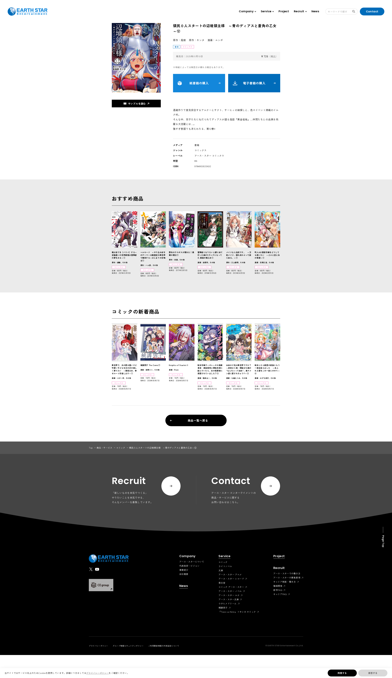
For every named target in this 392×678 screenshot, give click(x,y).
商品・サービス (104, 447)
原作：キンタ (196, 40)
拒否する (372, 672)
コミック (120, 447)
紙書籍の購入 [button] (199, 83)
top (91, 447)
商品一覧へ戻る (198, 420)
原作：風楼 (179, 40)
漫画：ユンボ (215, 40)
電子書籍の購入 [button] (254, 83)
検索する (354, 11)
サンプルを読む (137, 103)
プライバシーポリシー (97, 672)
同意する (342, 672)
